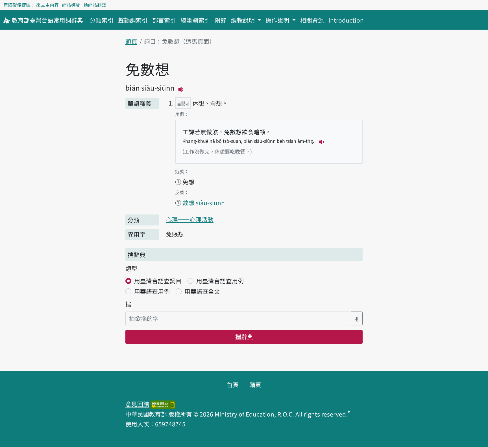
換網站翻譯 (95, 4)
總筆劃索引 (195, 20)
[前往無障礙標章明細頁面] (163, 404)
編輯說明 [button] (243, 20)
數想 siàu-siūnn (203, 202)
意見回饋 (137, 404)
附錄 (220, 20)
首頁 (233, 384)
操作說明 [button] (278, 20)
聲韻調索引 (133, 20)
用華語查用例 (152, 291)
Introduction (346, 20)
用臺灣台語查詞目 (158, 281)
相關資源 (312, 20)
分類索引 (102, 20)
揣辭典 (244, 336)
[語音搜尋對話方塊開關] (357, 318)
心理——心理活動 (189, 219)
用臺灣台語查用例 (220, 281)
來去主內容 (47, 4)
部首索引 (164, 20)
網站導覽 (71, 4)
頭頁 (131, 41)
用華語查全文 (202, 291)
